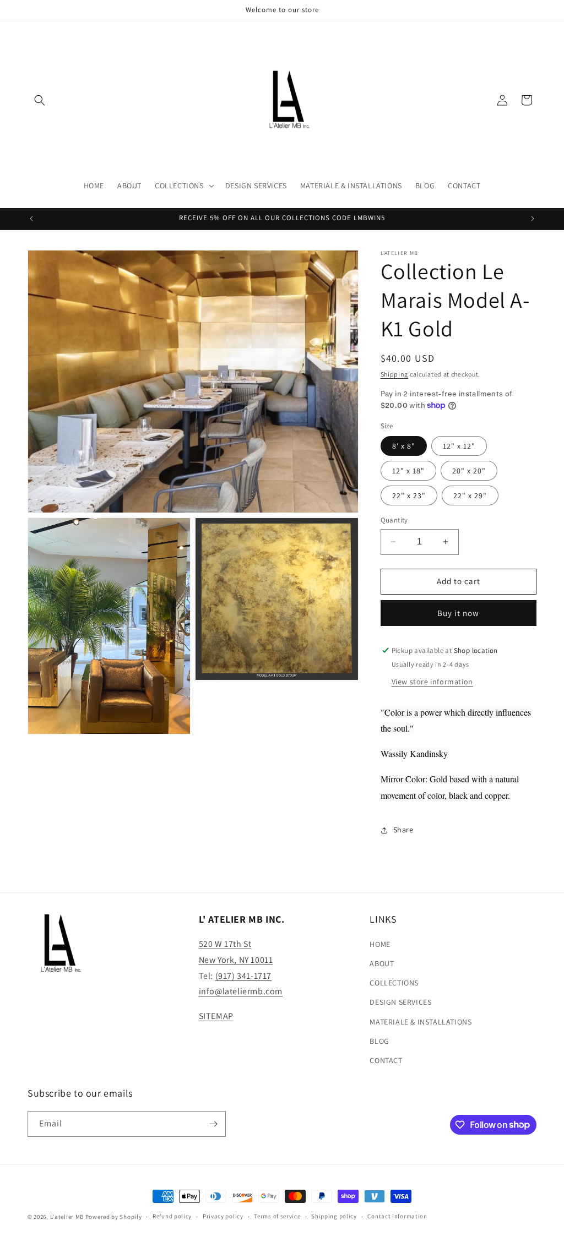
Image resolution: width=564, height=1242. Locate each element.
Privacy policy (223, 1216)
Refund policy (172, 1216)
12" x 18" (408, 471)
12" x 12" (459, 446)
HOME (380, 944)
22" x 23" (409, 495)
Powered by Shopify (113, 1217)
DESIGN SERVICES (400, 1002)
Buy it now (458, 613)
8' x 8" (403, 446)
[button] (40, 100)
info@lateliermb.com (241, 991)
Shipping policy (334, 1216)
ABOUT (382, 963)
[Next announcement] (532, 218)
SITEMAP (216, 1016)
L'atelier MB (67, 1217)
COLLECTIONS (394, 983)
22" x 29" (470, 495)
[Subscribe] (213, 1124)
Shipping (395, 374)
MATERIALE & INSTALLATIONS (420, 1022)
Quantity (394, 520)
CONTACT (386, 1060)
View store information (432, 682)
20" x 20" (469, 471)
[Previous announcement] (31, 218)
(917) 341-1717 (243, 976)
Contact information (397, 1216)
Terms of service (277, 1216)
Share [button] (403, 830)
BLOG (379, 1041)
